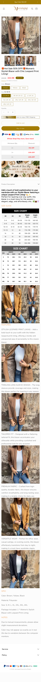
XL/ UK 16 (6, 100)
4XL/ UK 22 (7, 104)
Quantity (3, 108)
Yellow (15, 88)
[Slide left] (2, 61)
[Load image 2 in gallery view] (20, 61)
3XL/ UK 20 (32, 100)
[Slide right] (39, 61)
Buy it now (20, 128)
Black (24, 88)
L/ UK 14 (30, 95)
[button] (4, 9)
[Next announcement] (37, 2)
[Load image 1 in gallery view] (10, 61)
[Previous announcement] (3, 2)
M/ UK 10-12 (18, 95)
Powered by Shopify (25, 669)
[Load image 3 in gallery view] (31, 61)
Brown (5, 88)
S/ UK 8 (6, 95)
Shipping (3, 80)
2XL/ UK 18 (19, 100)
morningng (17, 669)
